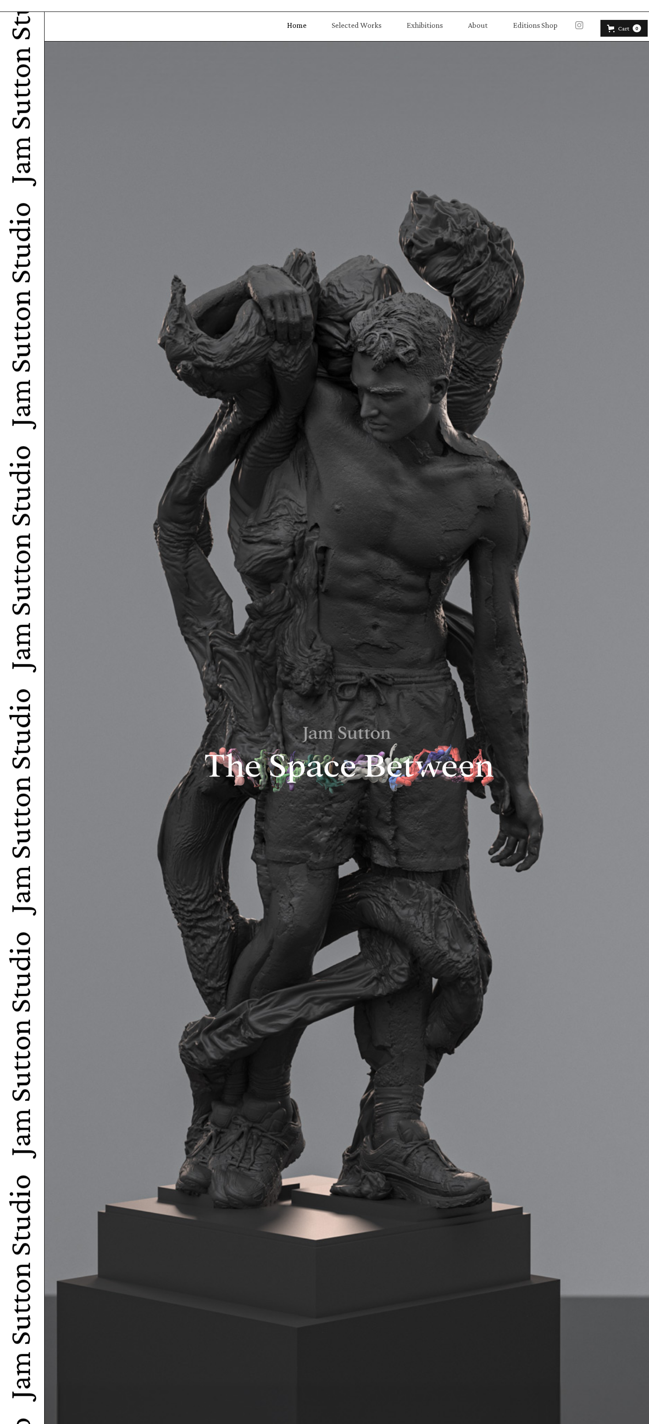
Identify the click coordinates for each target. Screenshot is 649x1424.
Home (296, 25)
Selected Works (356, 25)
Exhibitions (425, 25)
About (478, 25)
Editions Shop (535, 25)
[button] (624, 28)
